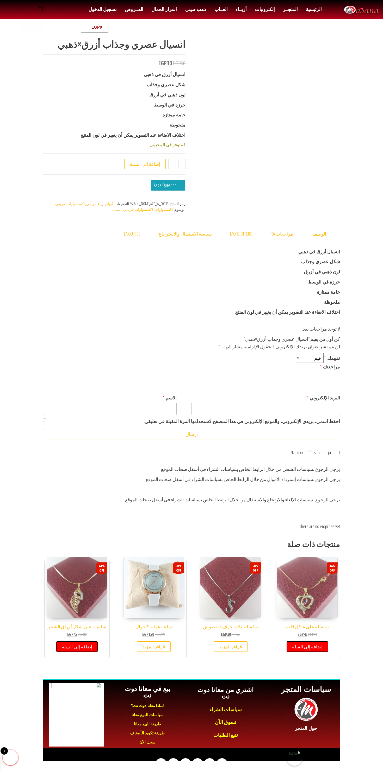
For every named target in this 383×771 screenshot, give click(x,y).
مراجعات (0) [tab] (281, 234)
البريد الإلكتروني (323, 397)
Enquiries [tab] (132, 234)
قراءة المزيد (230, 646)
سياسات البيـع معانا (148, 714)
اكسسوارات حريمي (70, 203)
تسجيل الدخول (103, 9)
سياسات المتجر (306, 689)
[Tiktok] (26, 27)
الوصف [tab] (319, 234)
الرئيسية (314, 9)
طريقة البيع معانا (147, 724)
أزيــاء (241, 9)
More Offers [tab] (241, 234)
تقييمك (332, 358)
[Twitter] (61, 27)
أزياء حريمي (95, 203)
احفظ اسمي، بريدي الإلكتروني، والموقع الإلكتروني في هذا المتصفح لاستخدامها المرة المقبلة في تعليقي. (242, 421)
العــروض (134, 9)
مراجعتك (330, 366)
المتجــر (290, 9)
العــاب (221, 9)
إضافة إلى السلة (145, 164)
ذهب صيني (195, 9)
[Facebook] (73, 27)
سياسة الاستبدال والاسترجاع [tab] (185, 234)
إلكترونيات (265, 9)
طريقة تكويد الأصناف (147, 733)
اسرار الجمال (164, 9)
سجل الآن (147, 742)
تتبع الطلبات (225, 735)
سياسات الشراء (225, 709)
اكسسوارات (164, 209)
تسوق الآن (226, 722)
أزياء (109, 203)
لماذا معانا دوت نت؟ (147, 705)
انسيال (117, 209)
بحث (46, 10)
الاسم (170, 397)
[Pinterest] (14, 27)
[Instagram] (38, 27)
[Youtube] (49, 27)
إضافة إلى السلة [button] (307, 646)
